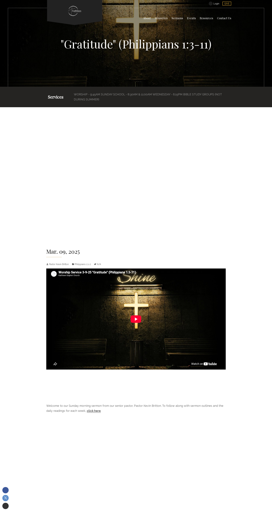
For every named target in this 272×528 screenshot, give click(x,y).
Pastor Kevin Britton (59, 264)
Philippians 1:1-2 (83, 264)
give (226, 3)
